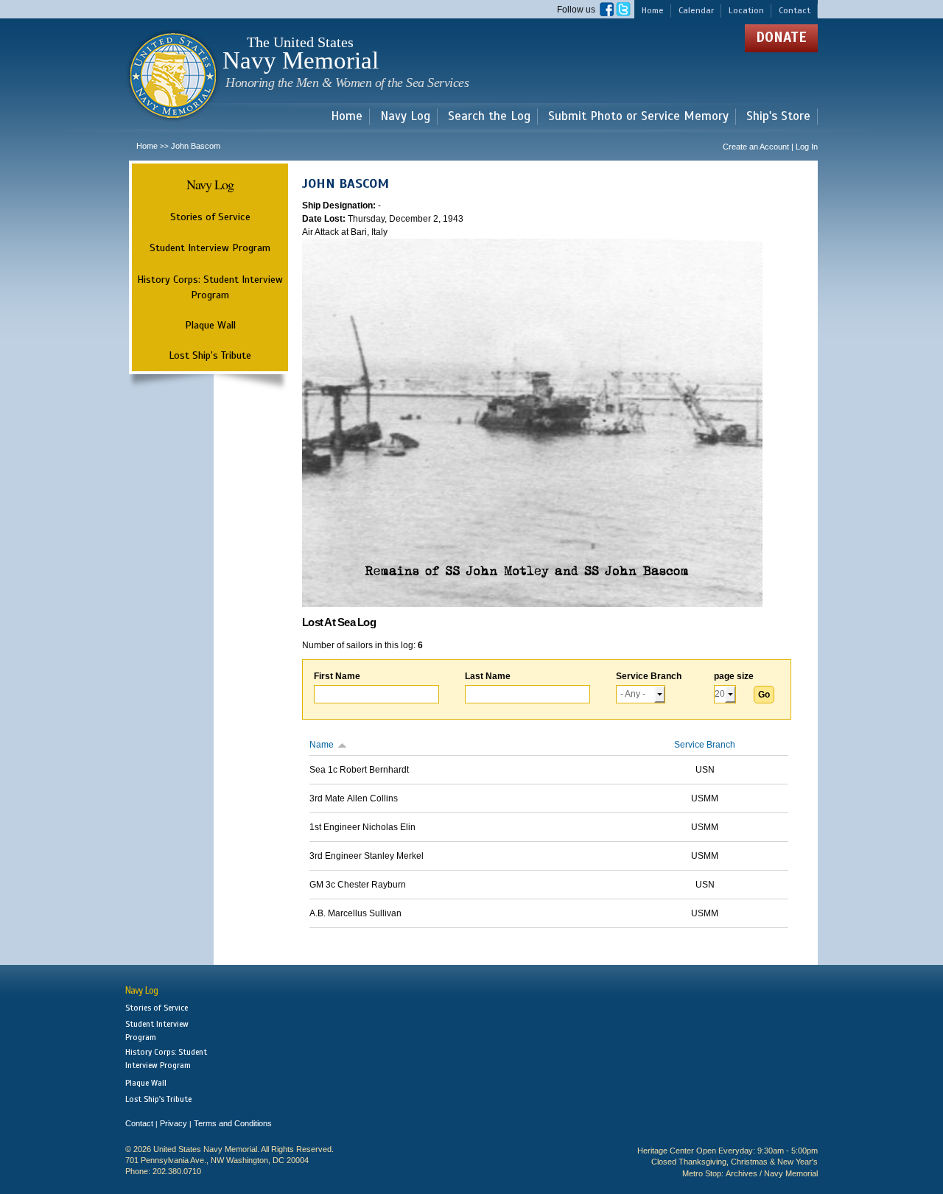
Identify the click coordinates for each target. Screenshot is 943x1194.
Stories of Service (210, 216)
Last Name (488, 676)
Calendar (696, 10)
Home (653, 10)
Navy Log (405, 116)
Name (321, 745)
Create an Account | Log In (770, 146)
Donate (781, 37)
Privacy (173, 1123)
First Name (337, 676)
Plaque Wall (210, 324)
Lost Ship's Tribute (210, 355)
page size (734, 676)
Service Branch (648, 676)
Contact (794, 10)
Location (746, 10)
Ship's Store (778, 116)
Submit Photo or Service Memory (638, 116)
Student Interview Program (210, 248)
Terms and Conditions (233, 1123)
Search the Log (489, 116)
